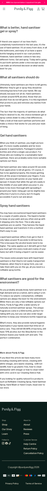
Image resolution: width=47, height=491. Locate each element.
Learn (5, 434)
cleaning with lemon (18, 361)
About (27, 424)
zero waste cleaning (23, 364)
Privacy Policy (12, 483)
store (6, 388)
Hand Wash (11, 385)
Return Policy (30, 448)
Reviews (28, 429)
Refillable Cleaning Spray (19, 382)
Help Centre (30, 444)
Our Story (7, 429)
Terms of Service (33, 483)
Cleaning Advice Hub (30, 373)
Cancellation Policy (33, 453)
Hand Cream (26, 385)
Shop (4, 424)
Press (26, 434)
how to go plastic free (17, 367)
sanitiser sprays (24, 308)
